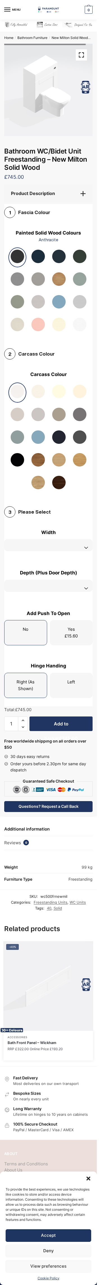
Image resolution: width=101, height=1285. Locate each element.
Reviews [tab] (15, 838)
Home (8, 38)
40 (49, 904)
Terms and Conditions (26, 1159)
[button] (88, 1178)
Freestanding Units (50, 898)
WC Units (78, 898)
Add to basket (61, 722)
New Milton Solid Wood (70, 38)
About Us (13, 1165)
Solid (58, 904)
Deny (48, 1250)
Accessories (17, 1033)
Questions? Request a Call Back (49, 802)
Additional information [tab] (27, 824)
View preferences (48, 1266)
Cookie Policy (48, 1278)
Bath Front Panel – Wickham (32, 1038)
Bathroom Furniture (32, 38)
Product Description (33, 189)
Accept (48, 1235)
